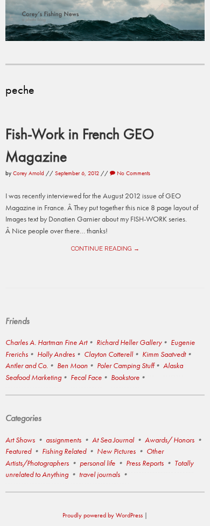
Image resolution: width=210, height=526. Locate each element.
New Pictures (116, 451)
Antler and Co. (26, 365)
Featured (18, 451)
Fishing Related (64, 451)
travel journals (99, 474)
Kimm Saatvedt (164, 354)
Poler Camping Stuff (125, 365)
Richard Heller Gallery (129, 342)
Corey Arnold (28, 173)
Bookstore (125, 377)
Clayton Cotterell (108, 354)
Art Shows (20, 440)
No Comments (132, 173)
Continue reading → (105, 248)
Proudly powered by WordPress (102, 515)
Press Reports (145, 463)
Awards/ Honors (169, 440)
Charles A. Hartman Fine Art (46, 342)
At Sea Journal (113, 440)
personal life (97, 463)
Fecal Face (86, 377)
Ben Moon (72, 365)
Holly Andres (56, 354)
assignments (63, 440)
